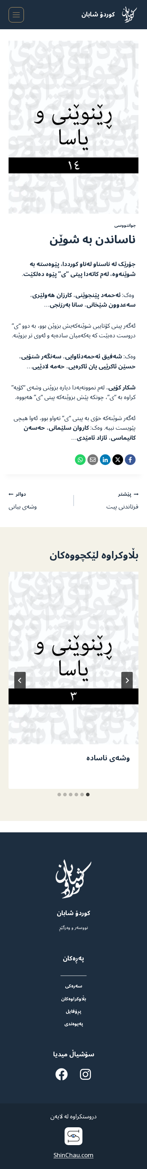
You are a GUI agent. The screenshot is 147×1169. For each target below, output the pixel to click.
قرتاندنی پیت (122, 500)
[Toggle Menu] (16, 14)
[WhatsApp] (80, 459)
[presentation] (73, 658)
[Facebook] (130, 459)
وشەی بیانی (23, 500)
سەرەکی (73, 986)
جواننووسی (125, 225)
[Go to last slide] (127, 680)
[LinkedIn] (105, 459)
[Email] (92, 459)
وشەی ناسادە (108, 758)
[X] (117, 459)
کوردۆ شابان (98, 14)
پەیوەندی (73, 1023)
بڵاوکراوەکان (73, 999)
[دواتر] (20, 680)
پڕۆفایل (73, 1011)
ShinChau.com (73, 1155)
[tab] (88, 794)
